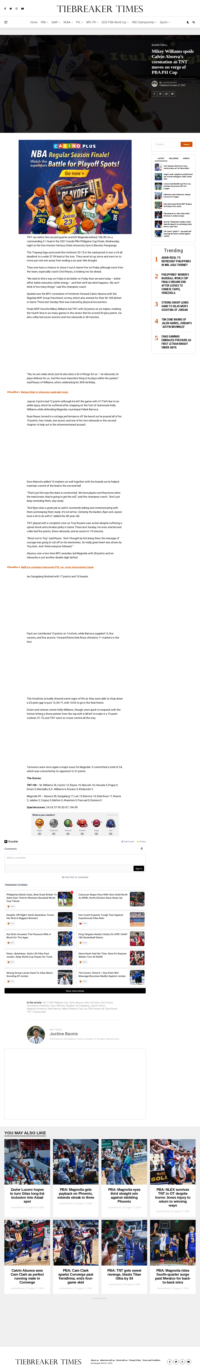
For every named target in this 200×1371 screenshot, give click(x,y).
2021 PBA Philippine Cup (55, 1002)
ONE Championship (143, 22)
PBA (43, 22)
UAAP (54, 22)
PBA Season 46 (96, 1009)
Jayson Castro (98, 1006)
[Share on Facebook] (154, 93)
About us (95, 1360)
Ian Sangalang (82, 1006)
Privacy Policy (135, 1360)
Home (33, 22)
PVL (78, 22)
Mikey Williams (69, 1009)
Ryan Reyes (111, 1009)
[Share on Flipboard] (166, 93)
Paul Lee (82, 1009)
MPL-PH (91, 22)
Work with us (122, 1360)
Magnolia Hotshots (36, 1009)
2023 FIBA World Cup (114, 22)
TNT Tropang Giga (36, 1012)
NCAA (67, 22)
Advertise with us (107, 1360)
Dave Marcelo (58, 1006)
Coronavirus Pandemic (38, 1006)
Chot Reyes (107, 1002)
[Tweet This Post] (160, 93)
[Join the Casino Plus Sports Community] (75, 187)
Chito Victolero (92, 1002)
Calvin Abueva (76, 1002)
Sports (163, 22)
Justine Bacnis (170, 82)
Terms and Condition (151, 1360)
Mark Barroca (54, 1009)
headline (70, 1006)
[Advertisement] (75, 743)
